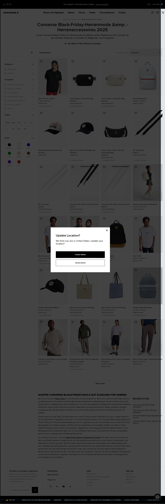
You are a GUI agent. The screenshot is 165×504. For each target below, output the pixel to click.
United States (80, 254)
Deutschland (80, 262)
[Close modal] (107, 230)
